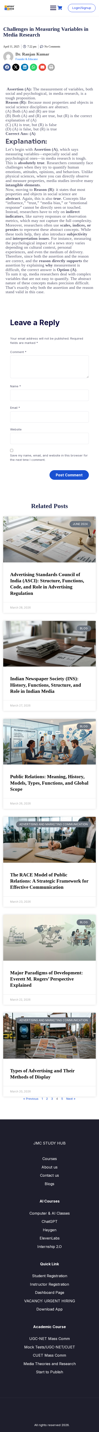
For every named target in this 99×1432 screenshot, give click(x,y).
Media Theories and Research (49, 1363)
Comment (18, 352)
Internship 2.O (49, 1246)
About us (49, 1167)
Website (16, 429)
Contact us (49, 1175)
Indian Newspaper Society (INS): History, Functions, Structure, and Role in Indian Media (45, 685)
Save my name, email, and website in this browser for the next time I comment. (49, 458)
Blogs (49, 1183)
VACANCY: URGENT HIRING (49, 1301)
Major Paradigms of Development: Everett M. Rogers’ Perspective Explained (46, 979)
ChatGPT (50, 1221)
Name (15, 386)
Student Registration (49, 1276)
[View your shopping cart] (60, 8)
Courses (49, 1158)
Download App (49, 1309)
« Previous (30, 1098)
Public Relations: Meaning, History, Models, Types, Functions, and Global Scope (49, 783)
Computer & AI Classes (49, 1213)
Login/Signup (81, 8)
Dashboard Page (49, 1292)
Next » (71, 1098)
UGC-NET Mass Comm (49, 1338)
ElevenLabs (50, 1238)
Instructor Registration (49, 1284)
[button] (7, 67)
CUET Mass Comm (49, 1355)
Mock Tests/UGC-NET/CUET (49, 1347)
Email (15, 407)
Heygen (49, 1230)
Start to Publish (49, 1372)
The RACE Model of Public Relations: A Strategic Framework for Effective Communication (49, 881)
